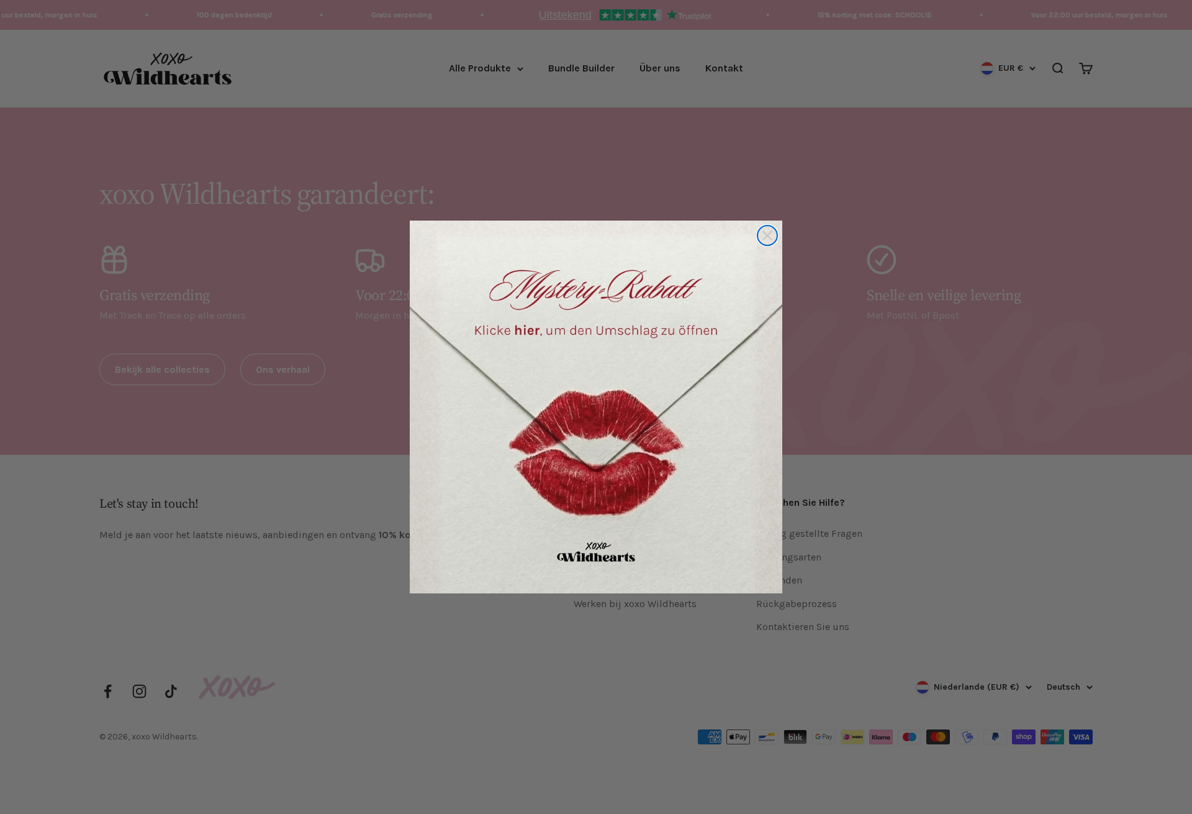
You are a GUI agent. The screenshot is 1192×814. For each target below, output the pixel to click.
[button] (596, 407)
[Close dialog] (767, 235)
